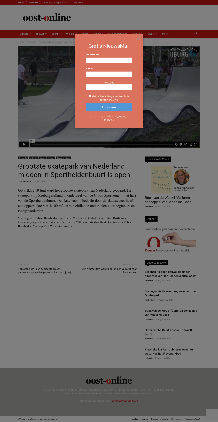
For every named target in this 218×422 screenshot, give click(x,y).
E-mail (89, 68)
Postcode (109, 82)
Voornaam (92, 54)
